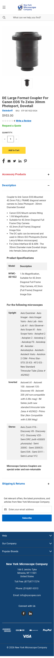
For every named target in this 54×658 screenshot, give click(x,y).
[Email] (9, 161)
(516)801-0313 (30, 588)
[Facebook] (3, 161)
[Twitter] (14, 161)
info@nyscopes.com (30, 595)
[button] (22, 120)
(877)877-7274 (31, 581)
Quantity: (7, 132)
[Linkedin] (20, 161)
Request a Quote (11, 125)
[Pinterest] (25, 161)
